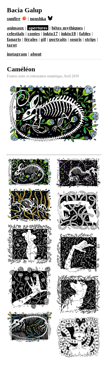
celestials (15, 33)
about (35, 53)
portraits (58, 39)
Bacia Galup (24, 10)
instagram (17, 53)
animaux (15, 27)
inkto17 (50, 33)
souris (76, 39)
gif (43, 39)
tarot (12, 44)
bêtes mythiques (67, 27)
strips (90, 39)
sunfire (13, 18)
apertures (37, 27)
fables (85, 33)
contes (34, 33)
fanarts (14, 39)
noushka (38, 18)
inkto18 (68, 33)
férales (31, 39)
